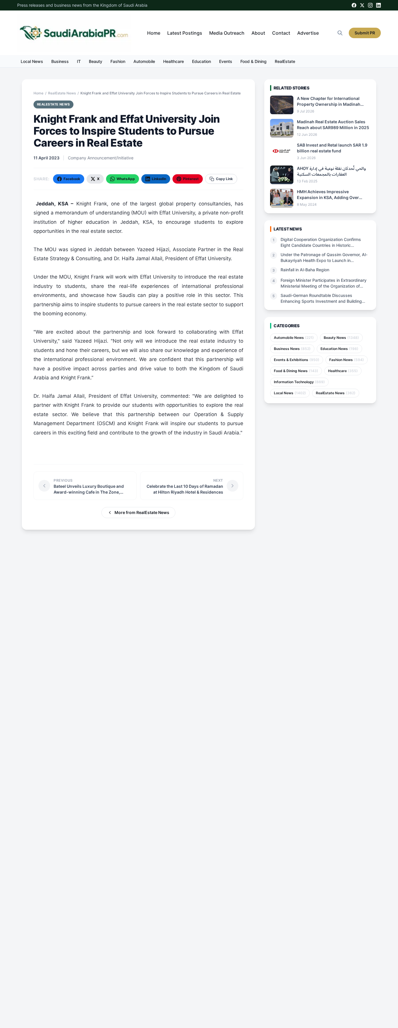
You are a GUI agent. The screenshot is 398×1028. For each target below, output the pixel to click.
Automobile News (294, 337)
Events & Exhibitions (296, 360)
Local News (32, 61)
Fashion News (346, 360)
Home (153, 33)
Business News (292, 348)
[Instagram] (370, 5)
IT (79, 61)
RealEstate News (62, 93)
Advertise (308, 33)
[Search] (340, 33)
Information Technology (299, 382)
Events (225, 61)
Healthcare (173, 61)
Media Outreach (226, 33)
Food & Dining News (296, 371)
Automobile (144, 61)
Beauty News (341, 337)
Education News (339, 348)
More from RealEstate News (142, 512)
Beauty (95, 61)
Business (60, 61)
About (258, 33)
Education (201, 61)
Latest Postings (184, 33)
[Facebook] (354, 5)
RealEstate (285, 61)
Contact (281, 33)
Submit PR (365, 32)
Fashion (117, 61)
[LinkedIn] (378, 5)
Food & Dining (253, 61)
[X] (362, 5)
